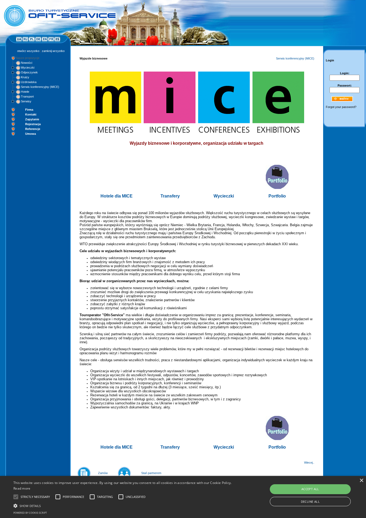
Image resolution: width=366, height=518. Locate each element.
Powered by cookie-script (30, 513)
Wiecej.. (309, 462)
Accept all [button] (310, 489)
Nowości (26, 62)
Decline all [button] (310, 502)
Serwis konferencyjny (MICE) (40, 86)
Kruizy (25, 77)
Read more (22, 488)
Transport (27, 96)
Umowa (30, 133)
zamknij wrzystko (53, 51)
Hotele (25, 91)
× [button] (361, 481)
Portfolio (277, 196)
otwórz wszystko (28, 51)
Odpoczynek (29, 72)
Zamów (103, 473)
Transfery (170, 196)
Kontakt (30, 114)
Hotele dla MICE (116, 196)
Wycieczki (27, 67)
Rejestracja (33, 124)
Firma (29, 109)
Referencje (32, 129)
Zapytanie (32, 119)
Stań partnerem (151, 473)
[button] (123, 505)
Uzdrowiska (28, 82)
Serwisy (26, 101)
